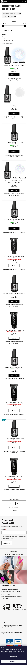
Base (6, 36)
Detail (14, 265)
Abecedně (13, 16)
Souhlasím (13, 661)
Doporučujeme (6, 13)
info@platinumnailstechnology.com (13, 625)
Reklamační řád (5, 595)
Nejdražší (19, 13)
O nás (3, 588)
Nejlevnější (12, 13)
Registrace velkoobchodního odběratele (11, 596)
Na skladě (8, 30)
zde (11, 653)
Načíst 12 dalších (14, 499)
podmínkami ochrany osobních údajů (13, 537)
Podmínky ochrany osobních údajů (10, 591)
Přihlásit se (7, 543)
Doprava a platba (6, 593)
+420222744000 (8, 627)
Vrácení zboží (5, 598)
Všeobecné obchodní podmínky (9, 589)
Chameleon (8, 40)
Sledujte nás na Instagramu (14, 554)
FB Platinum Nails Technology (9, 632)
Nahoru (15, 510)
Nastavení (13, 656)
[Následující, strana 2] (14, 503)
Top (6, 38)
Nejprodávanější (6, 16)
